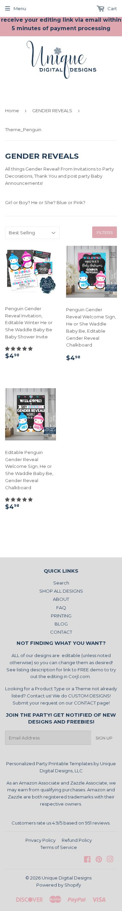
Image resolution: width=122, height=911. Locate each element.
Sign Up (104, 737)
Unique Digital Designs (67, 877)
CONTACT (61, 632)
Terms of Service (58, 847)
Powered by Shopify (58, 885)
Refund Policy (77, 840)
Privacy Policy (40, 840)
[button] (19, 348)
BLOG (61, 624)
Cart (111, 8)
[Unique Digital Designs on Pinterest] (98, 860)
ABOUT (61, 599)
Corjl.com (79, 676)
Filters (105, 232)
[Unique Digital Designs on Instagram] (110, 860)
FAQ (61, 607)
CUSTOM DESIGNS (89, 695)
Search (61, 583)
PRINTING (61, 615)
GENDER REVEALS (52, 110)
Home (12, 110)
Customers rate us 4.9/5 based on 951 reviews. (61, 823)
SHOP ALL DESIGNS (61, 591)
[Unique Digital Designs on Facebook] (87, 860)
